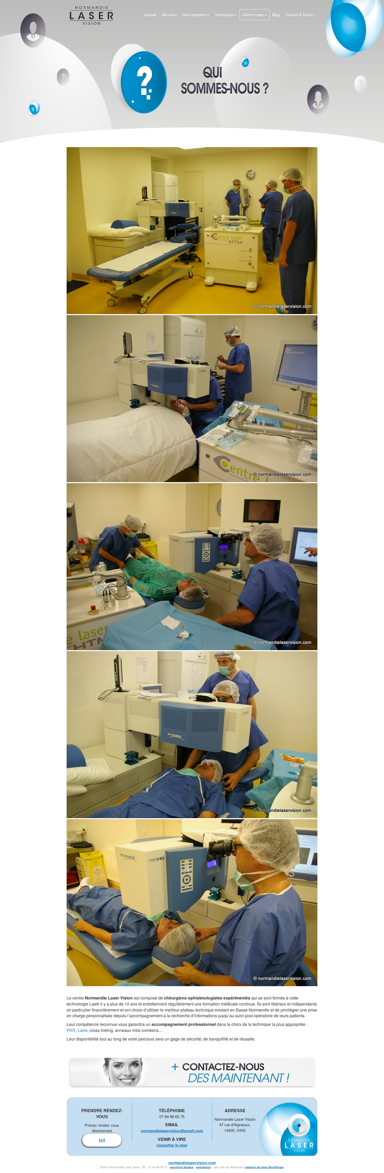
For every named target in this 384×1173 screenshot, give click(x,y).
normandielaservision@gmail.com (172, 1131)
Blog (276, 14)
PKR (71, 1030)
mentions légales (181, 1167)
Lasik (83, 1030)
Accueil (150, 14)
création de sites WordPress (264, 1167)
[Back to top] (379, 1158)
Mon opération (195, 14)
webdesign (203, 1167)
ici (102, 1140)
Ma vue (168, 14)
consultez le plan (171, 1145)
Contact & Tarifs (299, 14)
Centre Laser (253, 14)
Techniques (224, 14)
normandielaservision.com (192, 1162)
